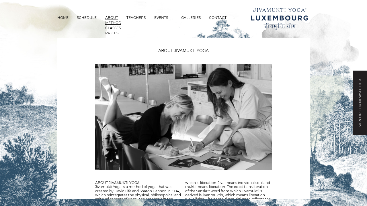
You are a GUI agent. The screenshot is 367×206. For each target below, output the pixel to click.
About (111, 17)
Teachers (136, 17)
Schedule (87, 17)
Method (113, 23)
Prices (111, 33)
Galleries (191, 17)
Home (63, 17)
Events (161, 17)
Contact (218, 17)
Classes (113, 28)
